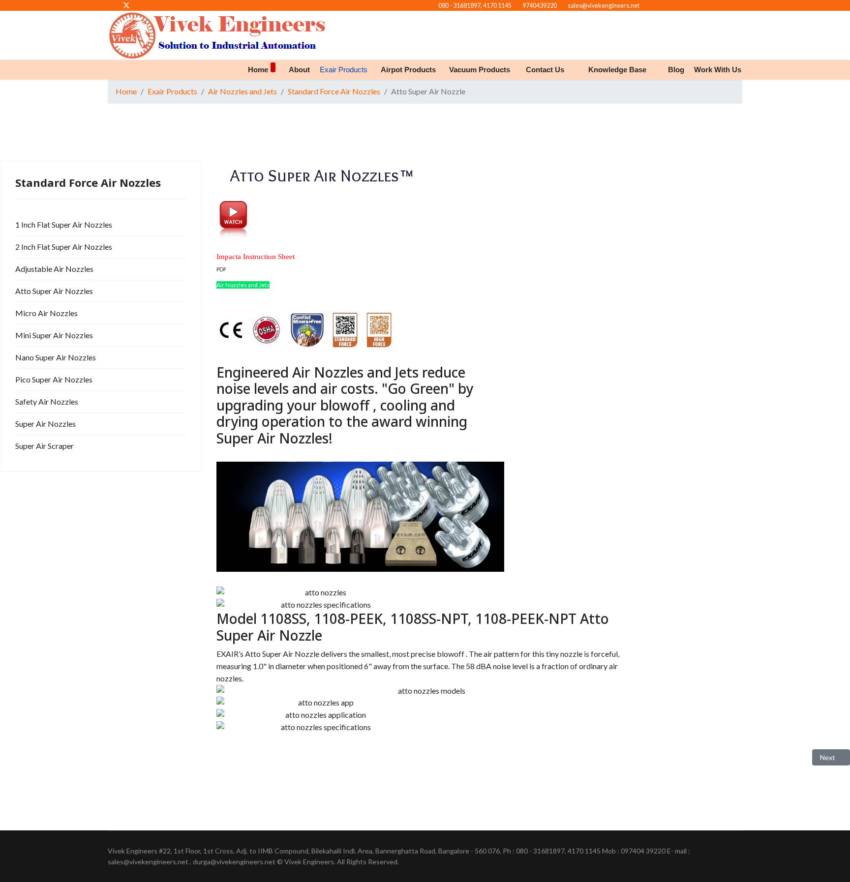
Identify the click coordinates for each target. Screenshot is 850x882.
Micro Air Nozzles (46, 313)
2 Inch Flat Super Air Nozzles (63, 246)
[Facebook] (110, 5)
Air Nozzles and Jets (243, 285)
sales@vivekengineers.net (603, 5)
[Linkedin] (142, 5)
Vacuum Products (479, 69)
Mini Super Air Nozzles (54, 335)
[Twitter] (126, 5)
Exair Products (343, 69)
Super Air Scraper (44, 445)
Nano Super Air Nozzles (55, 357)
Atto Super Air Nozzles (54, 290)
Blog (676, 69)
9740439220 (539, 5)
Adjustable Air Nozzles (54, 268)
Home (258, 69)
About (299, 69)
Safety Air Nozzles (46, 401)
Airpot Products (408, 69)
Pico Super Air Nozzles (53, 379)
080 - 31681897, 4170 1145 (475, 5)
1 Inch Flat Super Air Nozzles (63, 224)
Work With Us (717, 69)
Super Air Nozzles (45, 423)
